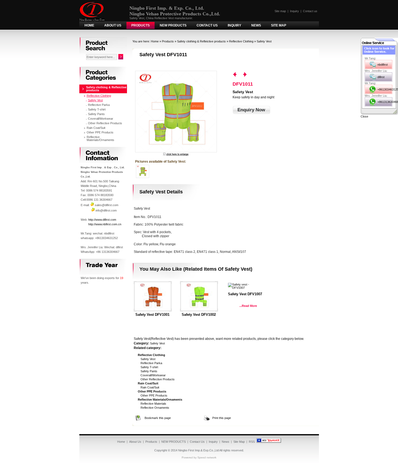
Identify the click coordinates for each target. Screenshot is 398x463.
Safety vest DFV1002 (199, 315)
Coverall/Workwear (153, 375)
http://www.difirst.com (102, 219)
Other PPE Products (154, 395)
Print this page (221, 418)
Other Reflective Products (158, 379)
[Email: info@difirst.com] (93, 210)
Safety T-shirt (149, 367)
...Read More (248, 305)
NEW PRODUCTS (173, 25)
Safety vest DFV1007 (245, 294)
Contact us (310, 11)
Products (140, 25)
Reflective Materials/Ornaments (100, 138)
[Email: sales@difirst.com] (92, 205)
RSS (252, 441)
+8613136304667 (384, 101)
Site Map (278, 25)
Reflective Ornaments (155, 407)
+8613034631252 (384, 89)
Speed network (206, 457)
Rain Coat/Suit (150, 387)
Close (364, 116)
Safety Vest (264, 41)
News (256, 25)
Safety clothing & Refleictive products (201, 41)
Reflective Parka (151, 363)
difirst (380, 77)
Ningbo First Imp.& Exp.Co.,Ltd (198, 450)
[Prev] (235, 74)
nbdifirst (382, 64)
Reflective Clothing (241, 41)
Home (89, 25)
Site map (280, 11)
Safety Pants (149, 371)
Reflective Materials (153, 403)
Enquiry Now (251, 109)
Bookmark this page (158, 418)
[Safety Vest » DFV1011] (175, 111)
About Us (112, 25)
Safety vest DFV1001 (152, 315)
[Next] (245, 74)
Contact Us (207, 25)
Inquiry (294, 11)
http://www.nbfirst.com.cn (104, 224)
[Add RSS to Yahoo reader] (269, 441)
